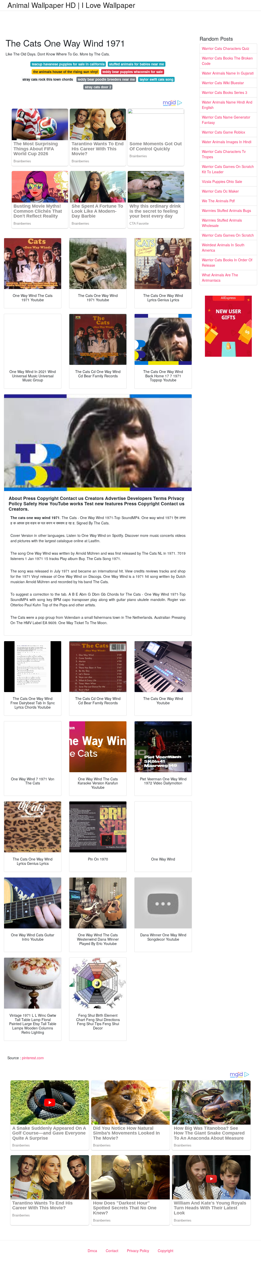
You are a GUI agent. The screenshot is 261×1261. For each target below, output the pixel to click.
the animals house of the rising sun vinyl (65, 71)
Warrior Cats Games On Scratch (228, 235)
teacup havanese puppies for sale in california (68, 64)
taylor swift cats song (156, 79)
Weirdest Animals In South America (223, 247)
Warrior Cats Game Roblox (223, 132)
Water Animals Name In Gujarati (228, 73)
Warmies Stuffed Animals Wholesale (222, 223)
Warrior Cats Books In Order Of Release (227, 262)
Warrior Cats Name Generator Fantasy (226, 119)
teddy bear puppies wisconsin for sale (132, 71)
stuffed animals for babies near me (136, 64)
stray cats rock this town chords (47, 79)
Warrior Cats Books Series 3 (224, 92)
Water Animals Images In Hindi (226, 141)
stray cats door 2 (98, 86)
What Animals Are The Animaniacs (220, 277)
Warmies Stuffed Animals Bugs (226, 210)
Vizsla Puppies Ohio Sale (222, 181)
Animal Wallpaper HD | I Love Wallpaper (71, 5)
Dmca (92, 1250)
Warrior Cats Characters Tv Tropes (224, 154)
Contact (112, 1250)
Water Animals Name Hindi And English (227, 104)
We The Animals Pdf (218, 200)
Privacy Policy (138, 1250)
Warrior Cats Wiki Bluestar (223, 82)
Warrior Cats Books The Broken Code (227, 60)
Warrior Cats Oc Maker (220, 191)
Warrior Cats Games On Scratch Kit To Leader (228, 169)
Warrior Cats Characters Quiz (225, 48)
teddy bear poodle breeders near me (106, 79)
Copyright (165, 1250)
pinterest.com (33, 1057)
